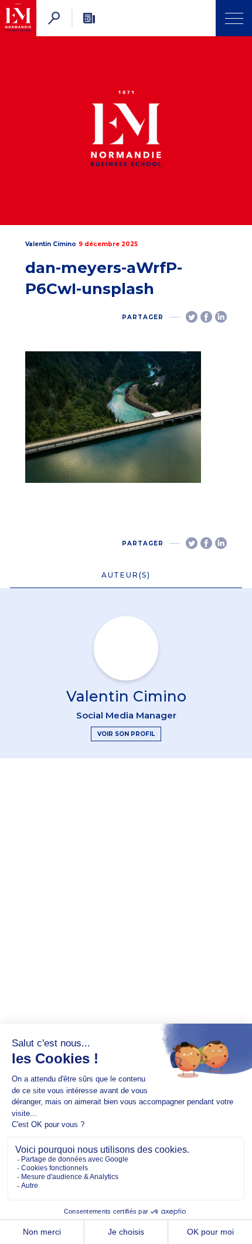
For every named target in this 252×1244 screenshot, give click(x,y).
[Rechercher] (53, 18)
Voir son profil (126, 734)
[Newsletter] (89, 18)
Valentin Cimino (50, 244)
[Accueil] (18, 18)
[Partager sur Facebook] (206, 317)
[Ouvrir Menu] (234, 18)
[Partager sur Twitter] (191, 317)
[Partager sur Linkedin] (221, 317)
